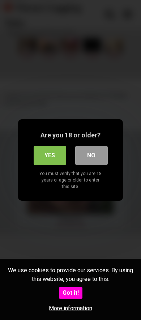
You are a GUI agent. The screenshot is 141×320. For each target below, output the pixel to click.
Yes (49, 155)
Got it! (71, 292)
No (91, 155)
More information (70, 308)
